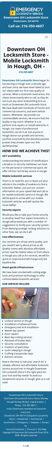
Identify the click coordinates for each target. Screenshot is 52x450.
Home (12, 419)
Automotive (9, 422)
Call (27, 445)
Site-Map (42, 429)
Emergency (22, 422)
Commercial (36, 419)
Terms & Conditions (15, 429)
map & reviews (37, 402)
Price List (31, 429)
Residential (22, 419)
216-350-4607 (32, 26)
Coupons (35, 422)
